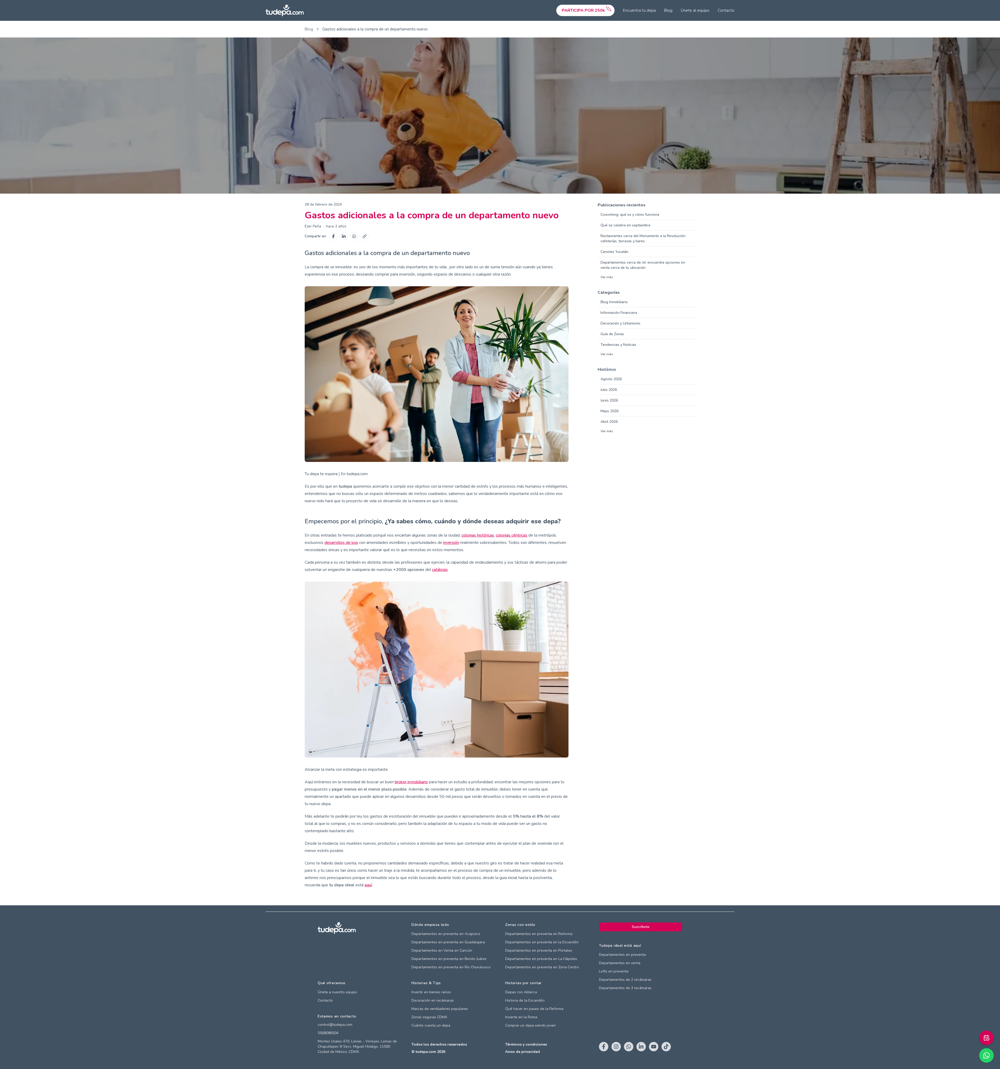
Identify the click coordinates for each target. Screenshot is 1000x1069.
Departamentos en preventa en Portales (538, 950)
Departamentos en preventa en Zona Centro (542, 967)
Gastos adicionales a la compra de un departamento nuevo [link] (375, 29)
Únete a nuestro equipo (337, 992)
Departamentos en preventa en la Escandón (542, 942)
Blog (668, 10)
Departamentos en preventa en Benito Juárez (448, 958)
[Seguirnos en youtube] (653, 1046)
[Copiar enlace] (364, 236)
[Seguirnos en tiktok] (666, 1046)
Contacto (726, 10)
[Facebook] (333, 236)
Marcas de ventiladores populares (439, 1008)
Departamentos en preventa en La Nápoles (541, 958)
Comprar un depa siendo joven (530, 1025)
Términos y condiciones (526, 1044)
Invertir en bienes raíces (431, 992)
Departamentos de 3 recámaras (625, 987)
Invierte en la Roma (521, 1017)
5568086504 (328, 1032)
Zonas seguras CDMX (429, 1017)
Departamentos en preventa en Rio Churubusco (451, 967)
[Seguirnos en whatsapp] (628, 1046)
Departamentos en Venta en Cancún (441, 950)
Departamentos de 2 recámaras (625, 979)
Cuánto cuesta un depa (430, 1025)
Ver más (607, 277)
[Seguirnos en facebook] (603, 1046)
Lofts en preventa (613, 971)
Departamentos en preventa (622, 954)
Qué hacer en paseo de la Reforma (534, 1008)
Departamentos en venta (619, 962)
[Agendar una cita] (986, 1037)
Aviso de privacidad (522, 1051)
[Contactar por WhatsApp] (986, 1055)
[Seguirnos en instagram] (616, 1046)
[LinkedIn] (344, 236)
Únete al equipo (695, 10)
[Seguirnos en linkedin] (641, 1046)
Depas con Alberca (521, 992)
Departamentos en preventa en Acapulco (445, 933)
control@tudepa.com (335, 1024)
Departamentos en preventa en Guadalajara (448, 942)
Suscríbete (640, 926)
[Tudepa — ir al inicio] (285, 10)
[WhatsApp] (354, 236)
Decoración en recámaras (432, 1000)
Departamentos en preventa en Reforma (538, 933)
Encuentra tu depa (639, 10)
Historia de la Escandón (525, 1000)
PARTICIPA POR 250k (583, 10)
